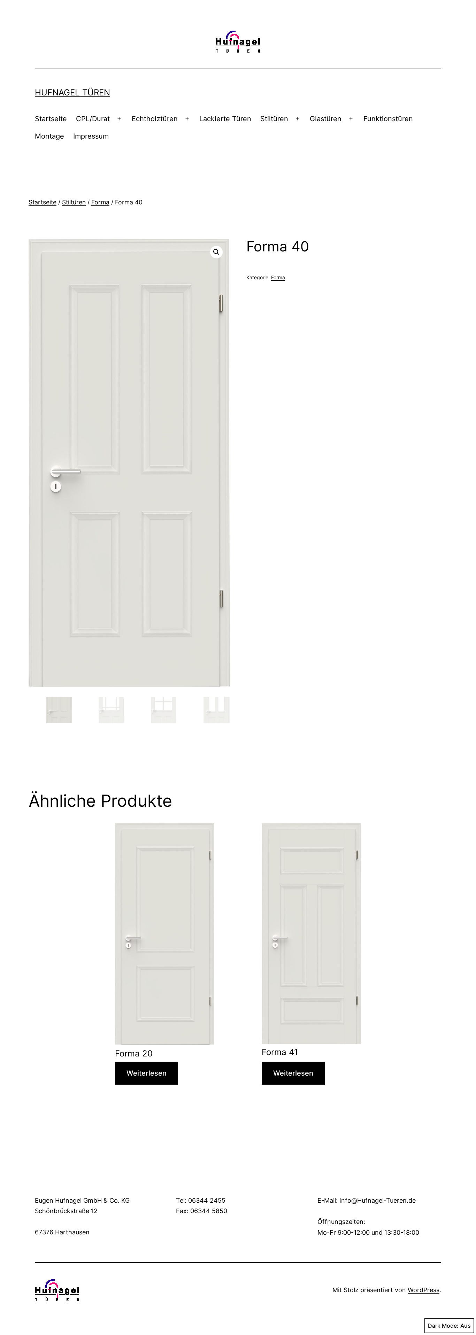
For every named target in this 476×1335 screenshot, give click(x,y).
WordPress (423, 1290)
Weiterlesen (146, 1073)
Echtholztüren (155, 119)
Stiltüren (274, 119)
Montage (49, 136)
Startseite (51, 119)
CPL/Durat (93, 119)
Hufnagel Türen (72, 92)
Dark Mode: (443, 1325)
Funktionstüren (388, 119)
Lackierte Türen (225, 119)
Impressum (91, 136)
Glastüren (325, 119)
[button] (216, 252)
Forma (100, 202)
